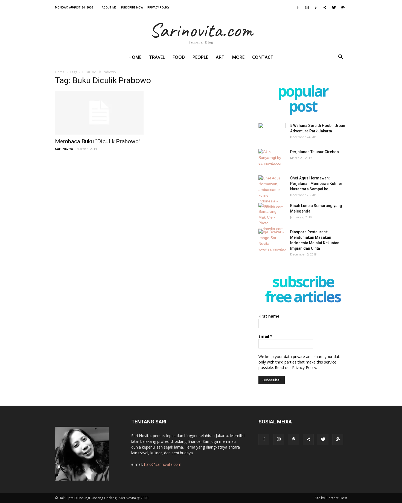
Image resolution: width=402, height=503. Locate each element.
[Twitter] (334, 7)
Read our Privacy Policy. (296, 367)
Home (135, 57)
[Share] (325, 7)
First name (268, 316)
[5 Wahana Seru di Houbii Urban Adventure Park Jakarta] (272, 132)
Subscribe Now (132, 7)
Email (265, 336)
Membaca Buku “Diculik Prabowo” (98, 141)
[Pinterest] (316, 7)
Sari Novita (64, 149)
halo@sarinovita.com (162, 464)
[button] (340, 57)
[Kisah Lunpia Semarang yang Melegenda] (272, 217)
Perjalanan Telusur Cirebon (314, 152)
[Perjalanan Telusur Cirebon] (272, 158)
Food (179, 57)
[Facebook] (298, 7)
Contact (262, 57)
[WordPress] (343, 7)
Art (220, 57)
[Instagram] (307, 7)
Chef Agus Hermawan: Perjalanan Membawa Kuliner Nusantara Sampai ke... (316, 183)
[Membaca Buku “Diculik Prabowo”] (99, 113)
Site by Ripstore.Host (331, 498)
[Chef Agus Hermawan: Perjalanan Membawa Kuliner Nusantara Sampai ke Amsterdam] (272, 192)
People (200, 57)
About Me (109, 7)
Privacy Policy (158, 7)
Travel (157, 57)
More (238, 57)
